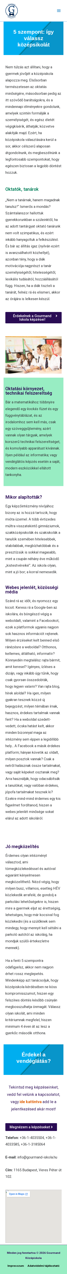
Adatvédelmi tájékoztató (43, 1265)
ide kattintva (30, 1102)
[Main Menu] (58, 11)
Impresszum (16, 1265)
